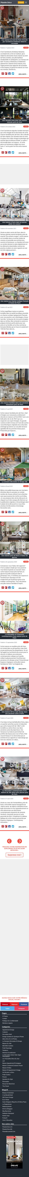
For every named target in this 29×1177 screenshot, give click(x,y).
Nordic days (6, 1115)
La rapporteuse (7, 1104)
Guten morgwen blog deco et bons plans (14, 1102)
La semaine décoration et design (12, 1041)
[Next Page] (19, 841)
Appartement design (8, 1029)
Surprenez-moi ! (14, 855)
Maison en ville (6, 1043)
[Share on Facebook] (9, 74)
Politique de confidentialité (10, 1020)
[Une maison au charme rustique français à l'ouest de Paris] (14, 287)
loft (3, 1061)
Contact (4, 1018)
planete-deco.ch (7, 1127)
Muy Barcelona (6, 1111)
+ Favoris (21, 2)
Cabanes (5, 1032)
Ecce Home (5, 1099)
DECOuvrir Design (7, 1097)
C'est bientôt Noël (7, 1095)
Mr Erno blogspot (7, 1108)
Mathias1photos (7, 1106)
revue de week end (8, 1084)
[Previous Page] (9, 841)
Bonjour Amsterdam (8, 1092)
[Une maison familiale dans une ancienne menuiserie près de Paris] (14, 388)
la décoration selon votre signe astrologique (11, 1055)
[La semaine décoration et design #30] (14, 467)
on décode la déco (8, 1072)
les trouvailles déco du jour (10, 1058)
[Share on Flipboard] (6, 74)
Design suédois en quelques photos (13, 1036)
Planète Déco (6, 2)
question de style (7, 1079)
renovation (5, 1081)
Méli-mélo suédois (7, 1045)
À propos (5, 1016)
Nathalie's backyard (8, 1113)
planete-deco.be (7, 1129)
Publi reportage (7, 1048)
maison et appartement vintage (11, 1070)
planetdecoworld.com (8, 1131)
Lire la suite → (23, 74)
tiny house (5, 1086)
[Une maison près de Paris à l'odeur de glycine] (14, 541)
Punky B (4, 1118)
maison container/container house (12, 1065)
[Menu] (25, 2)
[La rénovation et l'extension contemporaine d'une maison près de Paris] (14, 620)
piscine (4, 1077)
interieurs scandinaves (9, 1052)
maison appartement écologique (11, 1063)
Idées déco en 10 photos (9, 1039)
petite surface (6, 1074)
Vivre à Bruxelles (7, 1120)
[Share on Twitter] (13, 74)
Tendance (5, 1050)
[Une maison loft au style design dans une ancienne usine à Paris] (14, 697)
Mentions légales (7, 1023)
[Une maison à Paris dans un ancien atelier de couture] (14, 208)
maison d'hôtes (6, 1068)
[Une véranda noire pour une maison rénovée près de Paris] (14, 106)
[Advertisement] (14, 174)
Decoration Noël (7, 1034)
